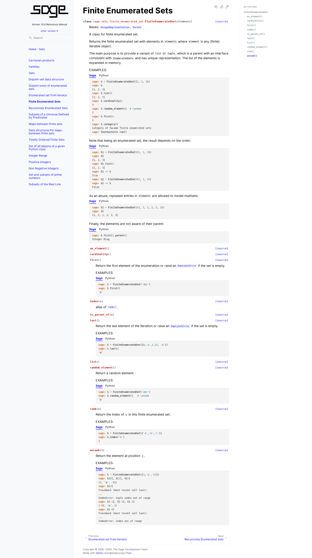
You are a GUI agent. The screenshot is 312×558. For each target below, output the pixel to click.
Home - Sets (37, 49)
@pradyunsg (116, 553)
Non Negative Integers (43, 168)
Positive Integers (40, 162)
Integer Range (38, 155)
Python (104, 75)
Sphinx (99, 553)
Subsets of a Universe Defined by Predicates (49, 116)
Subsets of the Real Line (45, 184)
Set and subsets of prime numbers (45, 176)
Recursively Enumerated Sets (48, 108)
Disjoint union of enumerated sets (48, 87)
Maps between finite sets (45, 124)
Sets (32, 73)
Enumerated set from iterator (48, 95)
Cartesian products (41, 60)
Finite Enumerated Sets (44, 101)
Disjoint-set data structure (46, 79)
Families (34, 66)
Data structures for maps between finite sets (45, 132)
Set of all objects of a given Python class (47, 147)
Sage (92, 75)
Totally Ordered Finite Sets (46, 139)
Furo (129, 553)
